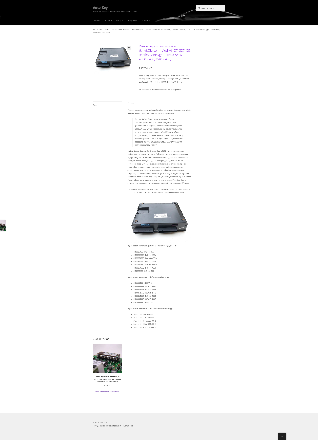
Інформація (132, 20)
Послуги (108, 20)
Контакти (146, 20)
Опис (95, 105)
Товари (119, 20)
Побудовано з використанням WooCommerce (113, 425)
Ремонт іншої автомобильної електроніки (128, 29)
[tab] (107, 105)
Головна (96, 20)
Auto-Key (100, 7)
